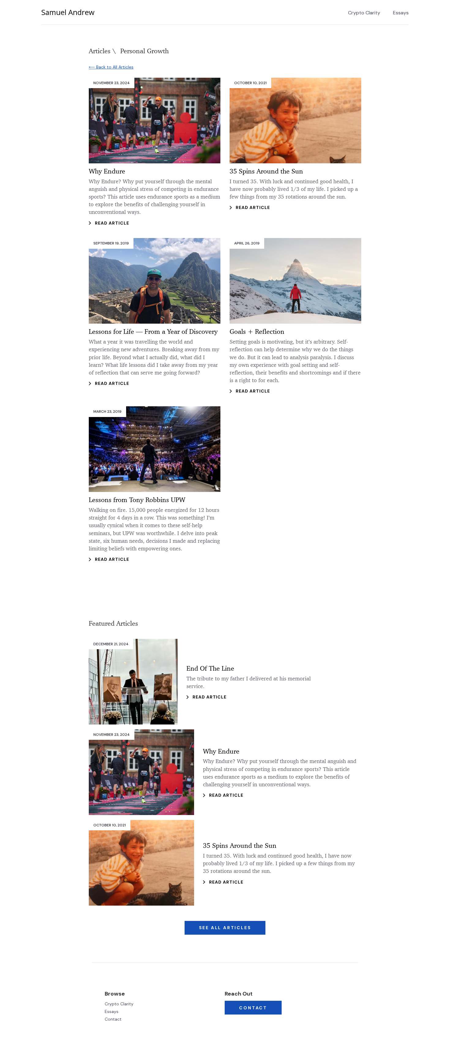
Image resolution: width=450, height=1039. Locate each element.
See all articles (225, 927)
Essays (401, 13)
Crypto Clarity (364, 13)
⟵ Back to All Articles (111, 67)
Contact (113, 1019)
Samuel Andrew (68, 12)
